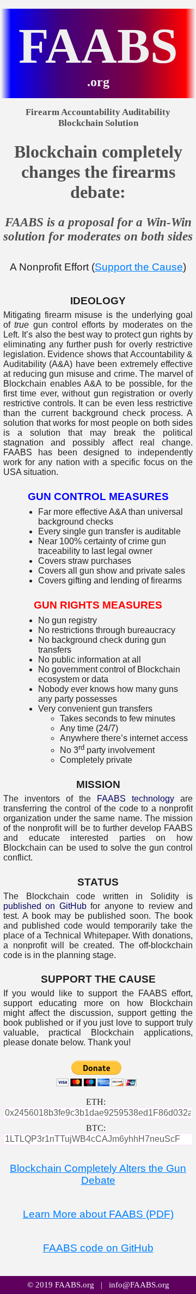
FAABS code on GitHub (98, 1248)
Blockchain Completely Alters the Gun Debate (98, 1174)
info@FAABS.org (139, 1284)
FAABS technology (135, 798)
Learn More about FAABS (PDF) (98, 1214)
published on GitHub (45, 906)
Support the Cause (139, 267)
